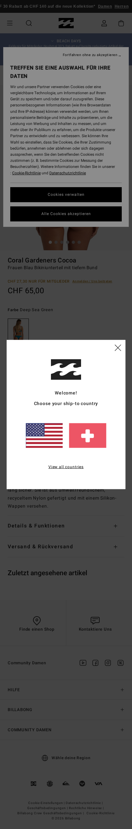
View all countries (66, 466)
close (118, 347)
